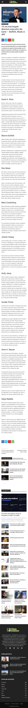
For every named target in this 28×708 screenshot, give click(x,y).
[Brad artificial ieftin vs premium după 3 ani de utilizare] (5, 574)
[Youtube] (21, 648)
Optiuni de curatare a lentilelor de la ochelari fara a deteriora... (20, 601)
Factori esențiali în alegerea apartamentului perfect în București (7, 616)
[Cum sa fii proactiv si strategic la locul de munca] (7, 595)
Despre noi (7, 703)
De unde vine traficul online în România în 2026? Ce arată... (11, 514)
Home (2, 5)
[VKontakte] (17, 648)
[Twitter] (6, 40)
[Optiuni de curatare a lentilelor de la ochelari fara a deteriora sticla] (21, 595)
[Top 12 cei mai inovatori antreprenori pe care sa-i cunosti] (5, 477)
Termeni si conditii (14, 703)
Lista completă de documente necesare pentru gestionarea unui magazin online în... (18, 568)
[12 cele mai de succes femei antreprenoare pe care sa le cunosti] (5, 470)
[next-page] (5, 483)
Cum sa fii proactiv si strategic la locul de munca (6, 601)
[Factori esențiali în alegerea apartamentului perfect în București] (7, 609)
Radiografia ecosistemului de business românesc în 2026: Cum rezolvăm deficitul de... (17, 553)
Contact (21, 703)
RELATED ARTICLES (6, 458)
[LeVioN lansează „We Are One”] (5, 539)
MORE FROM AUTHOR (18, 458)
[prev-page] (2, 483)
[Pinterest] (9, 40)
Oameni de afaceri (9, 5)
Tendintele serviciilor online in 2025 (22, 451)
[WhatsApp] (12, 40)
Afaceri (3, 511)
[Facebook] (2, 40)
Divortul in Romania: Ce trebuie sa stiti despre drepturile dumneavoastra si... (18, 581)
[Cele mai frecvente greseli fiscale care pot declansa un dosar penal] (5, 546)
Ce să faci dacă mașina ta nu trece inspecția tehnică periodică (7, 452)
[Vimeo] (14, 648)
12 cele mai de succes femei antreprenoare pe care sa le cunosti (17, 470)
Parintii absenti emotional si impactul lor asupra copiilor (20, 616)
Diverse (3, 598)
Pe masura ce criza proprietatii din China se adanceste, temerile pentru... (18, 673)
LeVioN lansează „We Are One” (17, 537)
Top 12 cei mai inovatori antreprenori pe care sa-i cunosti (16, 477)
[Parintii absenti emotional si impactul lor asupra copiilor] (21, 609)
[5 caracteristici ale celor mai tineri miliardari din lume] (5, 463)
